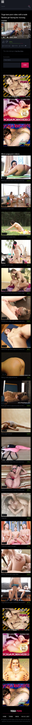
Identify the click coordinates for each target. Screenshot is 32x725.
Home (4, 716)
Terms (11, 716)
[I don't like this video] (7, 42)
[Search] (29, 6)
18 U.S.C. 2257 (25, 716)
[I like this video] (3, 42)
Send (25, 65)
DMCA (17, 716)
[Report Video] (26, 46)
